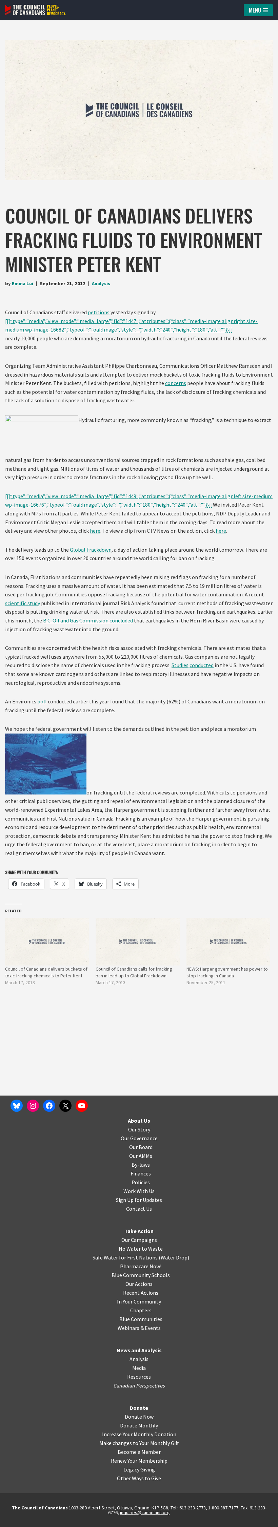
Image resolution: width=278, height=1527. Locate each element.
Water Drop (174, 1257)
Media (139, 1367)
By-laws (141, 1164)
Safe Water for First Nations (125, 1257)
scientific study (22, 603)
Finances (141, 1173)
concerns (175, 383)
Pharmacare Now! (140, 1266)
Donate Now (139, 1416)
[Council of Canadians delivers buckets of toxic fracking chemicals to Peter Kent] (47, 942)
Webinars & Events (139, 1327)
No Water (130, 1248)
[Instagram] (33, 1106)
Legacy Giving (139, 1469)
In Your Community (139, 1301)
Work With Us (139, 1191)
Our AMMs (140, 1155)
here (95, 530)
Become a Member (139, 1451)
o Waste (153, 1248)
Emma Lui (22, 283)
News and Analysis (139, 1350)
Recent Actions (140, 1292)
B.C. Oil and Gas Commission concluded (88, 620)
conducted (202, 665)
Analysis (101, 283)
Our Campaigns (139, 1239)
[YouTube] (82, 1106)
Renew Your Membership (139, 1460)
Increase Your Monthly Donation (139, 1434)
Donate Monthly (139, 1425)
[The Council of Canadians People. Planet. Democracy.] (35, 10)
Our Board (141, 1147)
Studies (180, 665)
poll (42, 701)
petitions (99, 312)
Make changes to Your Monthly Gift (139, 1443)
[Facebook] (49, 1106)
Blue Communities (140, 1319)
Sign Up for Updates (139, 1199)
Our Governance (139, 1138)
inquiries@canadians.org (145, 1512)
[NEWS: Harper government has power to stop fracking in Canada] (228, 942)
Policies (141, 1182)
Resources (139, 1376)
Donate (139, 1407)
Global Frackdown (91, 549)
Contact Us (139, 1208)
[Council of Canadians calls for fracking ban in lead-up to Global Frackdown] (137, 942)
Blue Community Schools (141, 1275)
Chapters (141, 1310)
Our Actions (139, 1283)
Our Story (139, 1129)
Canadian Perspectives (139, 1385)
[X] (65, 1106)
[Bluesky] (17, 1106)
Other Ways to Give (139, 1478)
